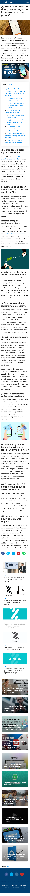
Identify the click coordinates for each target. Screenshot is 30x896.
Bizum (8, 866)
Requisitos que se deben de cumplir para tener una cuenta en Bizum (15, 94)
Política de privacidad (19, 887)
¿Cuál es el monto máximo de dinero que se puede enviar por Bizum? (15, 136)
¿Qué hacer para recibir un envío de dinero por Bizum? (15, 122)
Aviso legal (14, 885)
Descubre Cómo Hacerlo (8, 881)
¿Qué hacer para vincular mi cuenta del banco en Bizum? (16, 105)
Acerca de (5, 885)
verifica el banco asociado (14, 234)
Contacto (23, 885)
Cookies (7, 887)
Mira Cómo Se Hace (23, 881)
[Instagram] (16, 874)
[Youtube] (22, 874)
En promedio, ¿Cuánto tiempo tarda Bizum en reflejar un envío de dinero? (15, 129)
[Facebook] (6, 874)
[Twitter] (11, 874)
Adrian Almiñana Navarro (11, 17)
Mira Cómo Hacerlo (8, 2)
